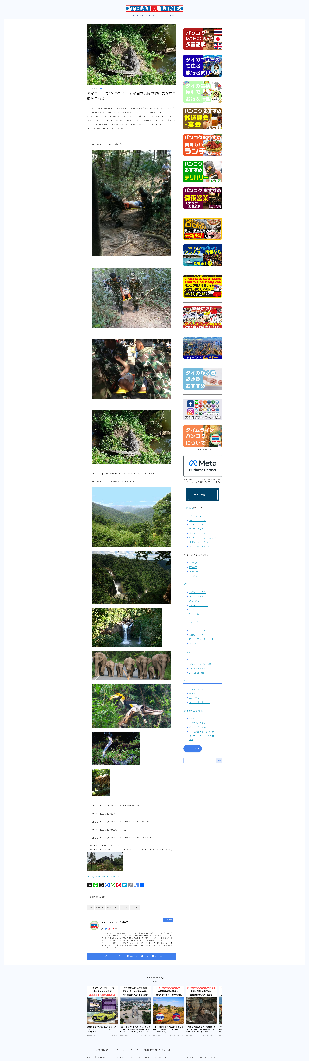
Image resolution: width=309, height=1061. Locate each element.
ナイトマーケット (197, 668)
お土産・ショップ (197, 634)
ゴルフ (192, 659)
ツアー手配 (194, 614)
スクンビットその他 (198, 542)
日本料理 (188, 508)
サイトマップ (135, 1057)
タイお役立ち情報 (193, 710)
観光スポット (195, 601)
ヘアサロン (194, 693)
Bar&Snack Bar (196, 672)
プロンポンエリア (197, 520)
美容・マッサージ (193, 681)
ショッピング (191, 622)
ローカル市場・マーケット (201, 639)
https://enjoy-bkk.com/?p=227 (103, 876)
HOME (89, 1050)
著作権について (161, 1057)
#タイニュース (112, 907)
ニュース (106, 88)
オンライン (194, 643)
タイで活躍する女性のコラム (202, 731)
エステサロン (195, 697)
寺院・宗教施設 (196, 596)
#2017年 (124, 907)
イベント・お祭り (197, 592)
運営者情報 (102, 1057)
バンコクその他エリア (199, 546)
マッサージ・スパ (197, 689)
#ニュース (135, 907)
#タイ (90, 907)
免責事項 (148, 1057)
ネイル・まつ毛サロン (199, 702)
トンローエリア (196, 524)
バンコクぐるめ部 (197, 727)
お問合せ (90, 1057)
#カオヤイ (100, 907)
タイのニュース (196, 718)
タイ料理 (193, 562)
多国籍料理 (194, 571)
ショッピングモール (198, 630)
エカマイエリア (196, 529)
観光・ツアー (191, 584)
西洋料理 (193, 567)
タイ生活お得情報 (197, 723)
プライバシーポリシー (118, 1057)
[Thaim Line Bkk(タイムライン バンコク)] (154, 8)
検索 (219, 761)
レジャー (188, 651)
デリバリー (194, 576)
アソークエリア (196, 516)
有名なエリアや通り (198, 605)
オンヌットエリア (197, 533)
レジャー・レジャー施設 (200, 664)
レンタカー (194, 609)
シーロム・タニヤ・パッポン (202, 537)
